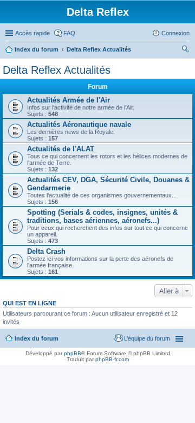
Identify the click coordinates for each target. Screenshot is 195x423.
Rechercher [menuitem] (185, 50)
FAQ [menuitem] (69, 33)
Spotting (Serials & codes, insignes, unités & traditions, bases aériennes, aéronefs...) (102, 216)
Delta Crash (46, 251)
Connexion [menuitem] (175, 33)
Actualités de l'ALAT (60, 149)
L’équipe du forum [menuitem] (147, 338)
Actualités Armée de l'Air (68, 100)
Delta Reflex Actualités (99, 49)
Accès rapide (32, 33)
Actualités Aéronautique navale (79, 124)
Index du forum (36, 49)
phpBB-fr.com (112, 359)
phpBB (72, 353)
